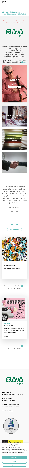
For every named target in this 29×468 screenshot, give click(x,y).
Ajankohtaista (7, 325)
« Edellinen (6, 288)
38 (18, 288)
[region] (14, 455)
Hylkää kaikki (14, 465)
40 (24, 288)
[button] (26, 1)
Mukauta (14, 461)
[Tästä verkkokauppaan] (14, 33)
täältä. (23, 62)
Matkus (5, 265)
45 (14, 290)
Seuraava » (19, 290)
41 (8, 290)
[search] (23, 2)
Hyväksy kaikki (14, 457)
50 (14, 350)
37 (15, 288)
